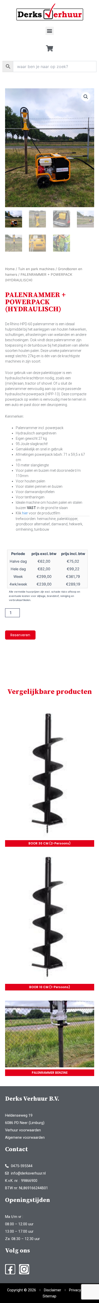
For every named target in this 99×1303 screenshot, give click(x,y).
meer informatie (49, 776)
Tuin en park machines (36, 269)
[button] (49, 31)
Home (10, 269)
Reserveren (20, 635)
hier (25, 513)
